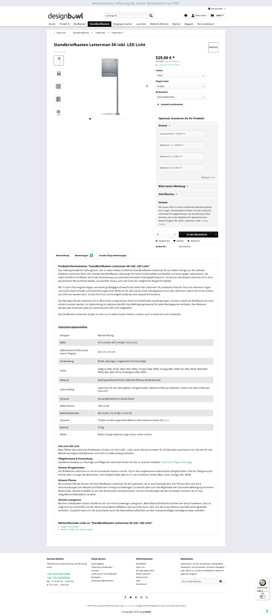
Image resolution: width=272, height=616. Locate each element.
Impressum (141, 584)
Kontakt (95, 570)
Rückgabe (96, 577)
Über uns (140, 567)
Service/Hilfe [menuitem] (216, 8)
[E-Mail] (141, 597)
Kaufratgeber (97, 563)
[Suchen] (151, 15)
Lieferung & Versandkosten (104, 573)
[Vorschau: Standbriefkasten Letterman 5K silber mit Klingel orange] (59, 61)
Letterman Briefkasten (101, 567)
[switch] (262, 596)
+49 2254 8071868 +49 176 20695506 (58, 576)
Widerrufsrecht (143, 573)
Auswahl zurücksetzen (172, 104)
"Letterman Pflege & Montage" (177, 462)
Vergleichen (164, 240)
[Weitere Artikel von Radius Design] (213, 47)
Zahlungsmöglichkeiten (102, 580)
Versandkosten (130, 606)
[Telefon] (146, 597)
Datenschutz (142, 577)
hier (166, 420)
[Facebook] (125, 597)
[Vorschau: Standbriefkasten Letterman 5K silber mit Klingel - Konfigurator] (59, 86)
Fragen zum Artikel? (69, 526)
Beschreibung (62, 255)
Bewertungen (83, 255)
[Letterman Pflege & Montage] (58, 320)
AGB (138, 580)
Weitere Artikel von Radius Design (76, 529)
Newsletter (141, 563)
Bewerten (195, 240)
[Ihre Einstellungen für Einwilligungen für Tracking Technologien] (267, 611)
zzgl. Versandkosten (172, 61)
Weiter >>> (208, 177)
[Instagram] (136, 597)
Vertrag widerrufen (145, 570)
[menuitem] (129, 15)
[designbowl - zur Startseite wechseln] (65, 16)
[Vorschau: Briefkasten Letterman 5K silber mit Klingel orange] (59, 112)
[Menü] (267, 579)
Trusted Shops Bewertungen (112, 255)
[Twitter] (130, 597)
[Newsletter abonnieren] (220, 581)
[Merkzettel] (186, 15)
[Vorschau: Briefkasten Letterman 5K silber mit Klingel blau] (59, 99)
